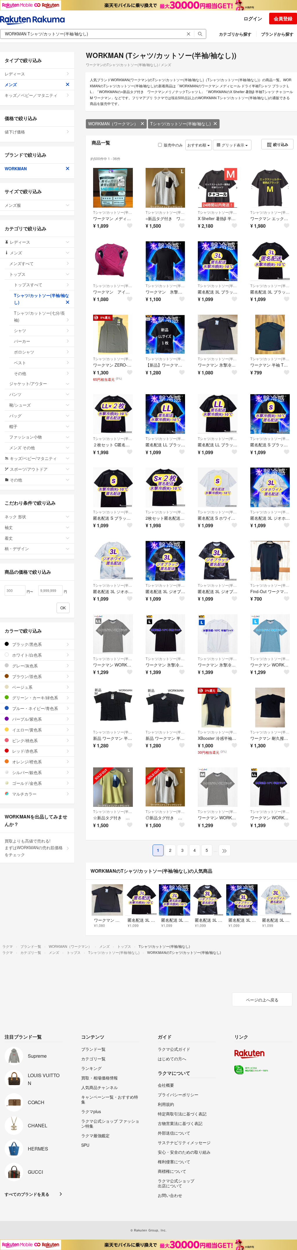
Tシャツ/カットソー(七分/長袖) (39, 316)
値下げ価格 (15, 132)
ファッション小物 (25, 437)
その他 (20, 373)
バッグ (15, 416)
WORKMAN (16, 168)
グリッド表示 (232, 145)
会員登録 (283, 18)
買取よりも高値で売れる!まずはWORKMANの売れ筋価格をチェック (34, 848)
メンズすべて (21, 263)
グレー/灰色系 (24, 666)
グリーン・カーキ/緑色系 (34, 697)
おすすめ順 (197, 145)
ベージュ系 (21, 687)
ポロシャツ (24, 352)
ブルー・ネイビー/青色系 (34, 708)
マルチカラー (24, 794)
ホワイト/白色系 (26, 655)
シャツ (20, 330)
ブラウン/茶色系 (26, 676)
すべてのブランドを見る (27, 1194)
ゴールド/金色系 (26, 783)
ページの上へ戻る (262, 1000)
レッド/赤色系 (24, 751)
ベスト (20, 362)
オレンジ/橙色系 (26, 762)
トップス (17, 274)
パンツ (15, 394)
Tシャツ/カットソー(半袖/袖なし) (180, 123)
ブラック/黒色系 (26, 644)
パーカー (22, 341)
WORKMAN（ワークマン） (113, 123)
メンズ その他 (22, 447)
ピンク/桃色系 (24, 740)
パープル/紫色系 (26, 719)
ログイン (253, 18)
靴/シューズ (20, 405)
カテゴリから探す (235, 34)
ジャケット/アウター (28, 383)
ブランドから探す (277, 34)
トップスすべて (28, 284)
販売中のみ (173, 145)
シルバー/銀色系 (26, 772)
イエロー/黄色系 (26, 730)
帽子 (13, 426)
